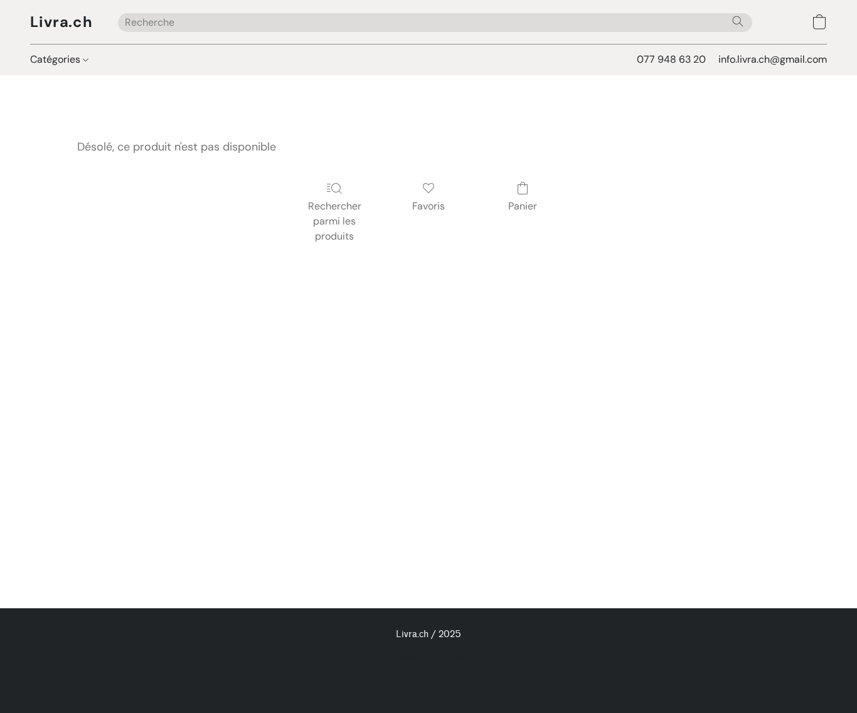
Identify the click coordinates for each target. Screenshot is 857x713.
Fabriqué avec (428, 679)
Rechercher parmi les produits (334, 221)
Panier (522, 206)
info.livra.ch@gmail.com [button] (772, 59)
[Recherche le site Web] (737, 21)
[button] (61, 22)
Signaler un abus (428, 657)
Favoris (428, 206)
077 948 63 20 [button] (671, 59)
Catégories (56, 59)
